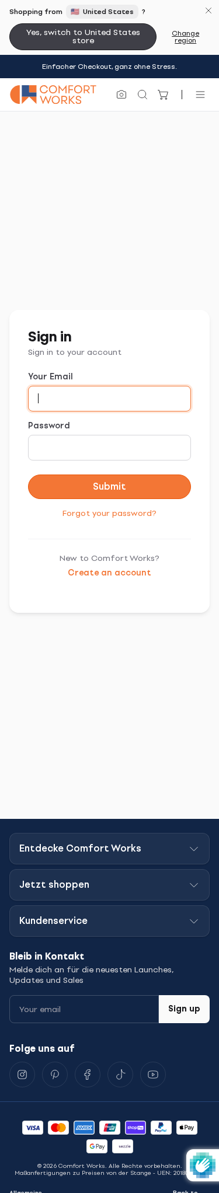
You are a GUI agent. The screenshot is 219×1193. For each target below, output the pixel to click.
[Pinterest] (55, 1074)
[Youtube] (153, 1074)
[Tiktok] (120, 1074)
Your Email (50, 377)
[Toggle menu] (200, 94)
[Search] (142, 94)
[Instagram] (22, 1074)
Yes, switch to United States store (83, 36)
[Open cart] (163, 94)
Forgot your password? (109, 513)
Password (49, 426)
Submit (109, 486)
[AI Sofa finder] (121, 94)
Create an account (109, 573)
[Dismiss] (208, 11)
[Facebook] (87, 1074)
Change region (185, 36)
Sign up (184, 1009)
